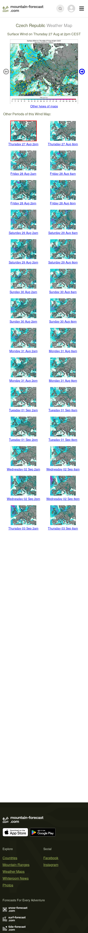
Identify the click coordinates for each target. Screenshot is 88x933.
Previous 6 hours (6, 71)
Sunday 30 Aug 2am (23, 292)
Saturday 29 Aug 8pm (63, 262)
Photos (8, 885)
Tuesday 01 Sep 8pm (62, 439)
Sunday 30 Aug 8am (63, 292)
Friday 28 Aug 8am (63, 173)
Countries (10, 857)
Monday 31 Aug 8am (63, 351)
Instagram (50, 864)
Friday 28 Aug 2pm (23, 203)
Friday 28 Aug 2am (23, 173)
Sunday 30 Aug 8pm (63, 321)
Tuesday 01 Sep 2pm (23, 439)
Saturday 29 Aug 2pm (23, 262)
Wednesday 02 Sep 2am (23, 469)
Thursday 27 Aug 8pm (63, 144)
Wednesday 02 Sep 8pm (63, 499)
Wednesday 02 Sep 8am (63, 469)
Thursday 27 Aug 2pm (23, 144)
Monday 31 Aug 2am (23, 351)
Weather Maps (14, 871)
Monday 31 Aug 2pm (23, 380)
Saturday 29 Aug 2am (23, 233)
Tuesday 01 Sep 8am (62, 410)
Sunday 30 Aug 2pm (23, 321)
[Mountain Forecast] (23, 8)
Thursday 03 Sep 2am (23, 528)
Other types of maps (44, 106)
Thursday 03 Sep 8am (63, 528)
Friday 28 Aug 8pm (63, 203)
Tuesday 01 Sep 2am (23, 410)
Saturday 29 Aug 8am (63, 233)
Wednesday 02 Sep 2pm (23, 499)
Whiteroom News (16, 878)
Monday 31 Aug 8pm (63, 380)
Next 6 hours (81, 71)
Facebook (50, 857)
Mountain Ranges (16, 864)
